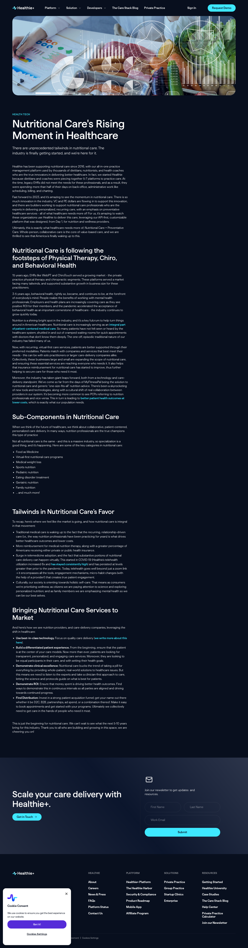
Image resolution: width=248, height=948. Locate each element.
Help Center (210, 906)
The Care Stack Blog (125, 7)
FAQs (91, 900)
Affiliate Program (137, 913)
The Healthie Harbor (139, 888)
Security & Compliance (141, 894)
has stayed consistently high (69, 564)
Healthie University (214, 888)
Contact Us (95, 913)
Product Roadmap (138, 900)
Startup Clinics (173, 894)
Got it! (37, 924)
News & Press (97, 894)
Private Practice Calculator (212, 915)
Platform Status (98, 906)
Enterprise (171, 900)
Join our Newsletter (214, 922)
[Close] (66, 894)
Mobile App (134, 906)
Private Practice (154, 7)
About (92, 882)
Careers (93, 888)
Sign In (191, 7)
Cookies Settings (90, 938)
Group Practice (174, 888)
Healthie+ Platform (138, 882)
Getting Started (212, 882)
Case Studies (210, 894)
